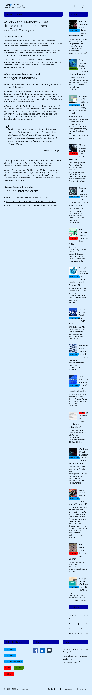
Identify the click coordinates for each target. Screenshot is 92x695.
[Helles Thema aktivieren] (82, 6)
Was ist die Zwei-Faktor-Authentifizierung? (78, 236)
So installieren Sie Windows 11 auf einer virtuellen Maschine (78, 383)
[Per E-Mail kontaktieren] (49, 651)
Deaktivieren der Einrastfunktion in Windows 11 (78, 497)
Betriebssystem (11, 119)
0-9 (70, 617)
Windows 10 (9, 655)
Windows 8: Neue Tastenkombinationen (83, 351)
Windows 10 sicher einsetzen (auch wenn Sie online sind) (78, 456)
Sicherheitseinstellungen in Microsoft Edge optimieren (78, 67)
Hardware (8, 674)
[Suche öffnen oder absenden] (75, 6)
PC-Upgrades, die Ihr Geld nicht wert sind (77, 152)
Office (7, 668)
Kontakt (51, 689)
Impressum (82, 689)
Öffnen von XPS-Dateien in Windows (78, 316)
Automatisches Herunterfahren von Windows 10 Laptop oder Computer (78, 197)
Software (19, 668)
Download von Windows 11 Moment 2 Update (27, 197)
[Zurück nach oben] (86, 689)
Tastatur (22, 101)
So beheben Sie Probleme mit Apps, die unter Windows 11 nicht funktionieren (78, 106)
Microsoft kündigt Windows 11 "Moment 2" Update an (31, 201)
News (19, 14)
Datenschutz (66, 689)
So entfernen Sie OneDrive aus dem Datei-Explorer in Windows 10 (78, 276)
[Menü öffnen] (87, 6)
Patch (57, 177)
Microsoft (8, 40)
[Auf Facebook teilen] (35, 651)
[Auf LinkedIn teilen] (42, 651)
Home (8, 14)
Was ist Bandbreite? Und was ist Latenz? (78, 551)
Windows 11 (9, 649)
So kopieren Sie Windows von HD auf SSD (83, 584)
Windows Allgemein (13, 662)
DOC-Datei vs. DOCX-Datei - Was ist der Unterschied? (78, 420)
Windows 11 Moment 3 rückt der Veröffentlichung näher (32, 205)
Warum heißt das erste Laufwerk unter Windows (78, 28)
